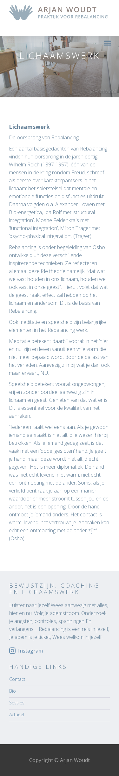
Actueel (16, 714)
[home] (57, 12)
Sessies (16, 703)
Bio (12, 691)
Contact (17, 679)
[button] (107, 43)
